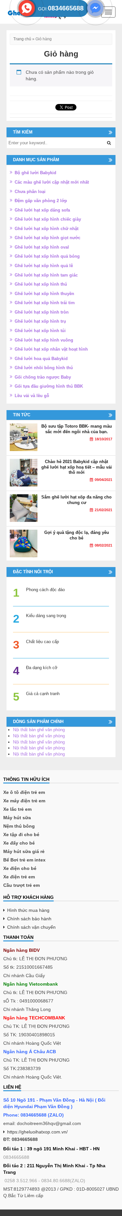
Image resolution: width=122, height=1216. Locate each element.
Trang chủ (22, 39)
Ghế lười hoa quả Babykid (41, 358)
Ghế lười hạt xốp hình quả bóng (47, 256)
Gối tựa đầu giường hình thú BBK (49, 386)
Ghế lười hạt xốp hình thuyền (44, 293)
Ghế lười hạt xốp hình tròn (42, 312)
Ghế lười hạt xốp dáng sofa (42, 210)
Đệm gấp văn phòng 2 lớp (41, 200)
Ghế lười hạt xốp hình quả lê (44, 265)
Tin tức (21, 414)
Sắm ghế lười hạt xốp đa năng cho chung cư (76, 500)
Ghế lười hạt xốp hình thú (41, 284)
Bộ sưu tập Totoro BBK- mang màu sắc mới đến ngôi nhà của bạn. (76, 429)
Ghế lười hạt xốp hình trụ (40, 321)
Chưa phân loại (30, 191)
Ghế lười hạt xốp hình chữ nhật (46, 228)
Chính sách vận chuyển (31, 927)
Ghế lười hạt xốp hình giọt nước (47, 237)
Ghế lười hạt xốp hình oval (42, 247)
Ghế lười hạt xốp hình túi (40, 330)
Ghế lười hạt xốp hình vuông (44, 340)
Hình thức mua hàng (28, 910)
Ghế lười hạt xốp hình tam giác (46, 275)
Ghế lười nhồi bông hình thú (44, 367)
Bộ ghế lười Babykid (35, 172)
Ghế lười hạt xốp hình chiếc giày (48, 219)
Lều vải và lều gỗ (32, 395)
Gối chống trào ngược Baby (43, 377)
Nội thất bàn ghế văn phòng (39, 729)
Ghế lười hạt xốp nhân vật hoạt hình (51, 349)
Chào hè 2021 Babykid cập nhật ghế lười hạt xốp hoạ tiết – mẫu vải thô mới (76, 467)
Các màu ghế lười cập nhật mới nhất (52, 182)
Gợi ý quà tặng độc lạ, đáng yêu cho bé (76, 535)
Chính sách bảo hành (29, 918)
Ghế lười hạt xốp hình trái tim (45, 302)
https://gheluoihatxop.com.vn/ (37, 1131)
